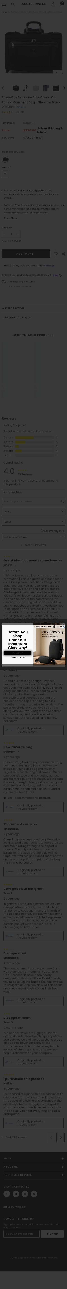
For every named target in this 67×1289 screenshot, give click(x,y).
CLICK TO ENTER (17, 653)
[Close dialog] (63, 626)
